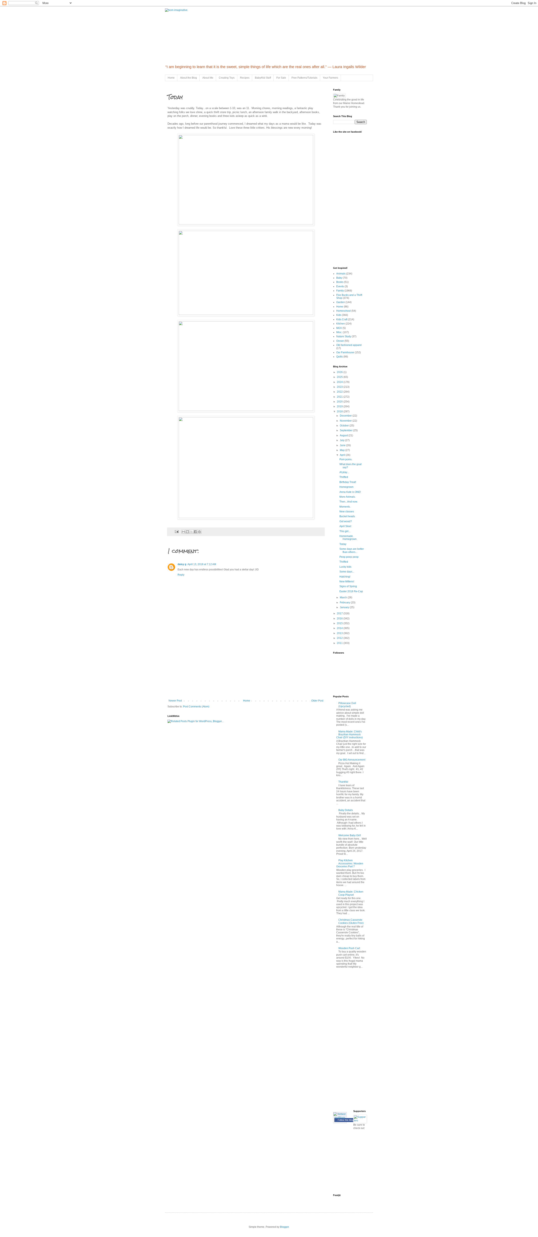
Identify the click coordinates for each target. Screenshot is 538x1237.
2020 (340, 401)
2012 (340, 638)
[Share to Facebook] (195, 532)
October (344, 425)
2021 (340, 396)
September (346, 430)
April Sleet (345, 526)
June (343, 445)
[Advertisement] (245, 667)
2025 (340, 377)
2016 (340, 618)
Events (340, 286)
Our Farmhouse (345, 352)
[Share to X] (191, 532)
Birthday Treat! (347, 482)
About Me (207, 77)
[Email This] (183, 532)
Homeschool (343, 310)
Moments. (345, 506)
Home (171, 77)
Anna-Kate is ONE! (350, 492)
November (346, 420)
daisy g (182, 564)
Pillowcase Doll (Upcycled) (347, 705)
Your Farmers (330, 77)
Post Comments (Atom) (196, 706)
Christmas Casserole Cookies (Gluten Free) (351, 921)
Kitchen (340, 323)
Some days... (346, 571)
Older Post (317, 700)
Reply (181, 574)
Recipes (244, 77)
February (345, 602)
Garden (340, 302)
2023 (340, 386)
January (345, 607)
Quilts (339, 356)
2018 (340, 411)
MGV (339, 328)
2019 (340, 406)
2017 (340, 613)
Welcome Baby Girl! (349, 835)
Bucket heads (347, 516)
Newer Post (175, 700)
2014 (340, 628)
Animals (340, 273)
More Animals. (347, 496)
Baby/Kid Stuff (263, 77)
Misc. (339, 332)
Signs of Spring (348, 586)
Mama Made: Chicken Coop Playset (350, 893)
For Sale (281, 77)
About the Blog (188, 77)
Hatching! (344, 576)
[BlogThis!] (187, 532)
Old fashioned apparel (349, 345)
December (346, 415)
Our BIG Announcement (351, 759)
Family (340, 290)
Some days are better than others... (351, 550)
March (344, 597)
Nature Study (343, 336)
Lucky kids (345, 566)
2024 (340, 382)
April (343, 455)
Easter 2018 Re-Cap (351, 591)
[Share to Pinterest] (199, 532)
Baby (339, 277)
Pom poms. (345, 459)
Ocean (340, 340)
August (344, 435)
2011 (340, 643)
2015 (340, 623)
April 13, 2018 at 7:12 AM (201, 564)
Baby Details (345, 810)
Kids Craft (341, 319)
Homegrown (346, 486)
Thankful (343, 781)
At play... (344, 472)
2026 (340, 372)
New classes (346, 511)
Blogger (284, 1226)
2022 (340, 391)
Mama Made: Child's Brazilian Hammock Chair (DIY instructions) (349, 734)
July (342, 440)
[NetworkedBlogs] (340, 1117)
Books (339, 282)
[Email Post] (176, 531)
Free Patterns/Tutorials (304, 77)
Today (342, 544)
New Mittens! (346, 581)
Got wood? (345, 521)
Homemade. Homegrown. (348, 538)
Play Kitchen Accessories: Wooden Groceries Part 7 (349, 863)
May (342, 450)
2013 (340, 633)
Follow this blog (345, 1120)
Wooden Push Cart (349, 948)
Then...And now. (348, 501)
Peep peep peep (349, 556)
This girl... (344, 531)
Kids (338, 315)
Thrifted (343, 477)
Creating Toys (227, 77)
